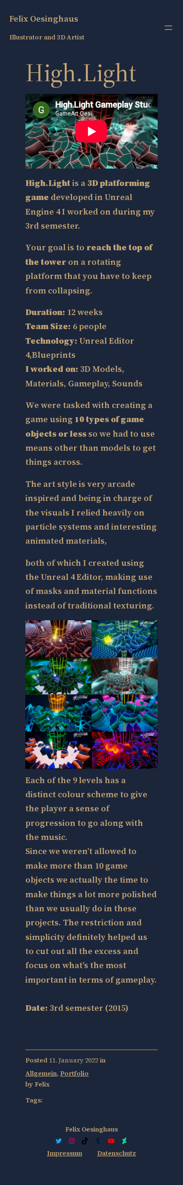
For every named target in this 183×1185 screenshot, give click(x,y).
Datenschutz (116, 1153)
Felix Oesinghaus (43, 18)
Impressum (64, 1153)
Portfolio (74, 1073)
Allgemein (41, 1073)
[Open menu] (168, 27)
